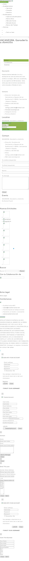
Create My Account (10, 428)
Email (1, 443)
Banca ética (10, 18)
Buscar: (2, 271)
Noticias (5, 27)
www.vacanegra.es (13, 109)
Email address (8, 362)
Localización (8, 62)
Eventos (6, 64)
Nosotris (9, 12)
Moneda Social (11, 23)
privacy (8, 374)
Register (5, 381)
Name (2, 439)
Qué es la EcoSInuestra (13, 16)
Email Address (7, 406)
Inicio (5, 4)
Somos (6, 60)
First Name (6, 410)
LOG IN (5, 383)
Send (7, 495)
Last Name (6, 414)
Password (7, 366)
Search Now (6, 129)
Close (11, 383)
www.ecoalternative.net (10, 314)
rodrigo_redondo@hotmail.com (15, 107)
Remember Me (10, 370)
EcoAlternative (8, 6)
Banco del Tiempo (12, 25)
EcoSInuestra (7, 14)
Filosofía (9, 10)
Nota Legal (3, 295)
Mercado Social (11, 20)
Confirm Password (8, 420)
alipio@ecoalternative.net (11, 307)
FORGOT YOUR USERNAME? (11, 388)
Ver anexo (10, 347)
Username (6, 401)
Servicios (9, 8)
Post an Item (10, 32)
